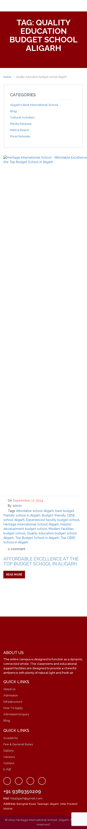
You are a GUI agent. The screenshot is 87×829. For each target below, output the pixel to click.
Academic (10, 738)
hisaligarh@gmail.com (26, 798)
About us (9, 689)
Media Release (21, 123)
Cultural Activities (22, 117)
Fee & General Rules (18, 744)
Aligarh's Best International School (34, 105)
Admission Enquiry (16, 714)
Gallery (8, 750)
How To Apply (13, 708)
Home (7, 77)
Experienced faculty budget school (52, 520)
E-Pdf (7, 769)
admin (17, 505)
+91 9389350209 (22, 791)
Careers (9, 757)
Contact (8, 763)
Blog (13, 111)
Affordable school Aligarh (35, 511)
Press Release (20, 136)
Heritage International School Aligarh (31, 524)
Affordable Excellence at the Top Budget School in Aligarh (41, 561)
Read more (14, 574)
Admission (10, 695)
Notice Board (19, 130)
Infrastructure (12, 701)
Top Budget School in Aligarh (37, 538)
